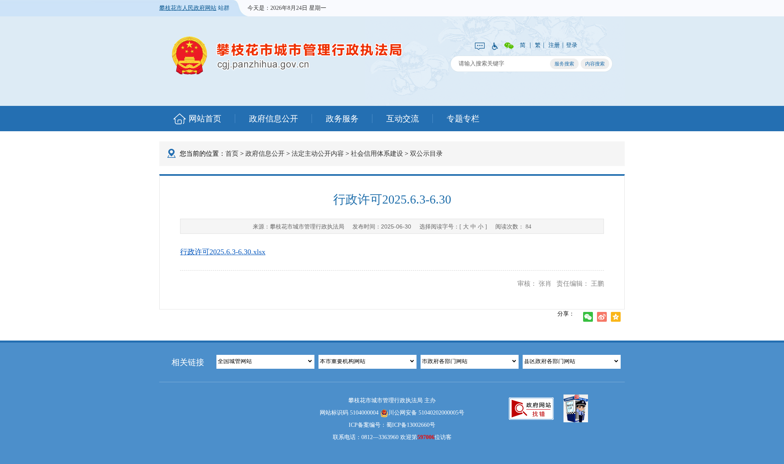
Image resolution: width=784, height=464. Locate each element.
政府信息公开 (273, 118)
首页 (231, 153)
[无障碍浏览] (494, 45)
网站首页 (205, 118)
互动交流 (402, 118)
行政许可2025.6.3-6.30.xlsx (222, 252)
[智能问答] (480, 45)
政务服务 (342, 118)
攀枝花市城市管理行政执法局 (286, 55)
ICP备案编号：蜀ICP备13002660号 (392, 425)
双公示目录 (426, 153)
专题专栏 (463, 118)
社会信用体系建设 (377, 153)
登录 (571, 45)
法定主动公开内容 (318, 153)
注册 (554, 45)
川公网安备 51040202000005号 (426, 413)
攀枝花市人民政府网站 (187, 8)
